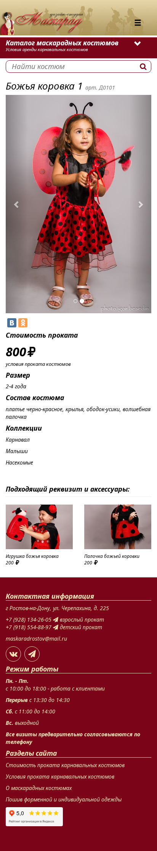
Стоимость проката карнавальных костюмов (65, 765)
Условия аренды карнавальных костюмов (47, 49)
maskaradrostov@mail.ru (36, 638)
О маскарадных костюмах (39, 788)
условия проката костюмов (38, 364)
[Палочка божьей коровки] (117, 527)
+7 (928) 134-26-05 (29, 619)
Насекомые (19, 462)
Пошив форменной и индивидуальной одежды (64, 799)
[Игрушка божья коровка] (39, 527)
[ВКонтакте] (11, 322)
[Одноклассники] (22, 322)
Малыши (17, 451)
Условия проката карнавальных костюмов (60, 776)
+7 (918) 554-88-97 (29, 627)
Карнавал (18, 439)
